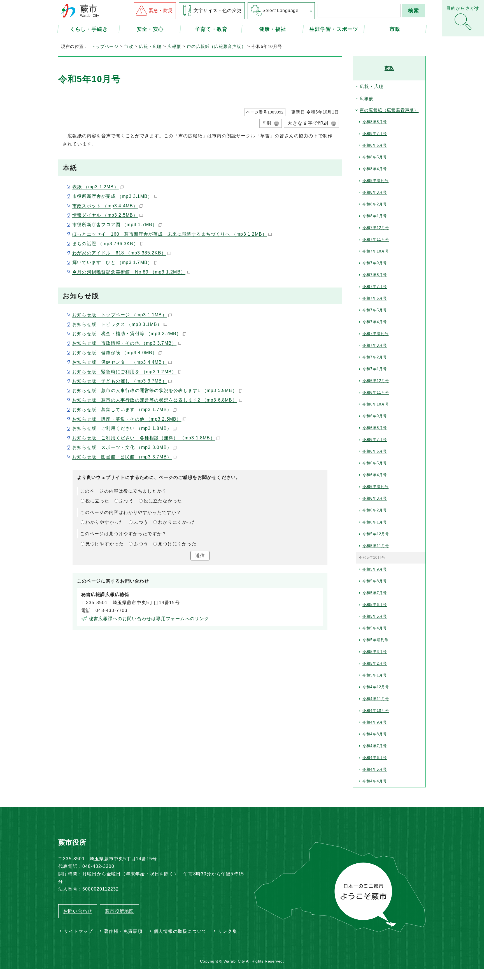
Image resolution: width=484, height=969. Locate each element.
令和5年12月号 (375, 534)
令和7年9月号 (374, 263)
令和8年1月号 (374, 216)
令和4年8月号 (374, 734)
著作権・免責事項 (123, 931)
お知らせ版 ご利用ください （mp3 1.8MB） (122, 428)
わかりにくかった (177, 522)
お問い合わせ (77, 911)
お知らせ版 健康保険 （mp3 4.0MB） (114, 352)
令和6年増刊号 (375, 486)
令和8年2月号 (374, 204)
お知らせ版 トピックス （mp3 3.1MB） (117, 324)
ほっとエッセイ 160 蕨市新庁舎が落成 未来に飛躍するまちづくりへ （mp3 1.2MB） (169, 234)
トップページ (104, 46)
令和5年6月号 (374, 604)
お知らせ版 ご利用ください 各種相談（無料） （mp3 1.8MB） (143, 437)
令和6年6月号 (374, 451)
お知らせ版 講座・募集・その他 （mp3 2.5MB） (126, 419)
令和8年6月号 (374, 145)
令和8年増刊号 (375, 180)
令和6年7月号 (374, 439)
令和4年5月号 (374, 769)
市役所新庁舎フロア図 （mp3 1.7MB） (114, 224)
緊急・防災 (161, 10)
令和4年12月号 (375, 687)
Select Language (280, 10)
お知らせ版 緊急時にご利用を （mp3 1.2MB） (124, 371)
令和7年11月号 (375, 239)
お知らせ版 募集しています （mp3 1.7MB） (122, 409)
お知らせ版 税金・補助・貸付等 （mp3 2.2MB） (126, 333)
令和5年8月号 (374, 581)
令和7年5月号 (374, 310)
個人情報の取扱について (180, 931)
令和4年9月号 (374, 722)
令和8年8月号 (374, 122)
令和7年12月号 (375, 228)
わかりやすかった (104, 522)
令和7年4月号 (374, 322)
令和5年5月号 (374, 616)
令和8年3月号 (374, 192)
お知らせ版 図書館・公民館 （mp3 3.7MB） (122, 457)
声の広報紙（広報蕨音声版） (216, 46)
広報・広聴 (150, 46)
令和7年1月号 (374, 369)
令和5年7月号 (374, 593)
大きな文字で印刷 (307, 123)
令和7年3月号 (374, 345)
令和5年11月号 (375, 546)
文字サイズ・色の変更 (218, 10)
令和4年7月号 (374, 746)
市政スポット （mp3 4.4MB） (105, 205)
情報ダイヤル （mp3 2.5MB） (105, 215)
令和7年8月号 (374, 275)
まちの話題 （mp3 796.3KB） (105, 243)
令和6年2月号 (374, 510)
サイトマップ (78, 931)
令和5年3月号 (374, 652)
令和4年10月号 (375, 710)
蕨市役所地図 (119, 911)
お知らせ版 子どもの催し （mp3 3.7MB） (119, 381)
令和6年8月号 (374, 428)
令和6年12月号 (375, 381)
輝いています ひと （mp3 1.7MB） (112, 262)
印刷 (267, 123)
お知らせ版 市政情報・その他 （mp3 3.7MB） (124, 343)
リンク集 (227, 931)
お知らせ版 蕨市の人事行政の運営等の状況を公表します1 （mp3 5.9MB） (154, 390)
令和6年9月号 (374, 416)
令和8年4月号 (374, 169)
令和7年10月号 (375, 251)
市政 (395, 29)
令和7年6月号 (374, 298)
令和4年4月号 (374, 781)
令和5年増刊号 (375, 640)
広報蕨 (174, 46)
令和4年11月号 (375, 699)
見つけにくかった (177, 543)
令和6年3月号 (374, 498)
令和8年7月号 (374, 133)
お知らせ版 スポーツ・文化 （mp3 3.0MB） (122, 447)
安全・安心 (150, 29)
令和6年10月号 (375, 404)
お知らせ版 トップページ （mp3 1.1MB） (119, 314)
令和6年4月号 (374, 475)
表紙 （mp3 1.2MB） (95, 186)
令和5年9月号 (374, 569)
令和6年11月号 (375, 392)
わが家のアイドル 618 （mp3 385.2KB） (119, 253)
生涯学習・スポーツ (334, 29)
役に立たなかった (163, 501)
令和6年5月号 (374, 463)
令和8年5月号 (374, 157)
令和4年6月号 (374, 757)
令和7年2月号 (374, 357)
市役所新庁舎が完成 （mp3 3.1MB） (112, 196)
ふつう (126, 501)
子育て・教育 (211, 29)
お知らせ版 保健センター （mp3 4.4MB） (119, 362)
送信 (200, 555)
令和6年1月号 (374, 522)
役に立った (97, 501)
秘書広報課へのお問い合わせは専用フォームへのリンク (149, 618)
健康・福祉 (272, 29)
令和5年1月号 (374, 675)
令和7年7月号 (374, 286)
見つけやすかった (104, 543)
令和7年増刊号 (375, 334)
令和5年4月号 (374, 628)
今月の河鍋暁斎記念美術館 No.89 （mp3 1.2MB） (128, 272)
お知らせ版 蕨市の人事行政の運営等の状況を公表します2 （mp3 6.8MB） (154, 400)
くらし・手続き (89, 29)
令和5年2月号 (374, 663)
